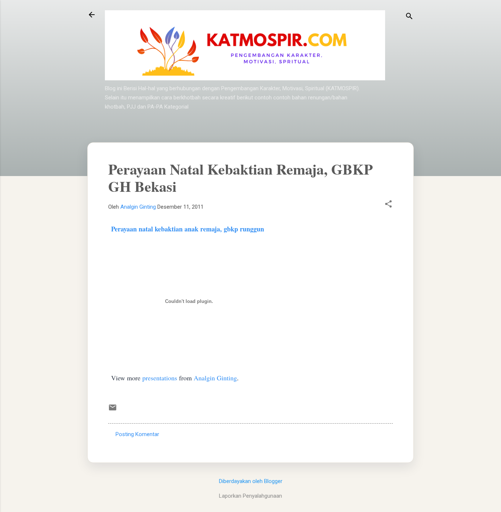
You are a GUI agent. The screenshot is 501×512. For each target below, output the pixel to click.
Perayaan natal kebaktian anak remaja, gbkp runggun (187, 229)
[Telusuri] (409, 17)
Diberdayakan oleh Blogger (250, 481)
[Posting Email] (112, 410)
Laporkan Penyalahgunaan (250, 496)
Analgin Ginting (215, 377)
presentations (159, 377)
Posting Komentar (137, 434)
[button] (388, 205)
